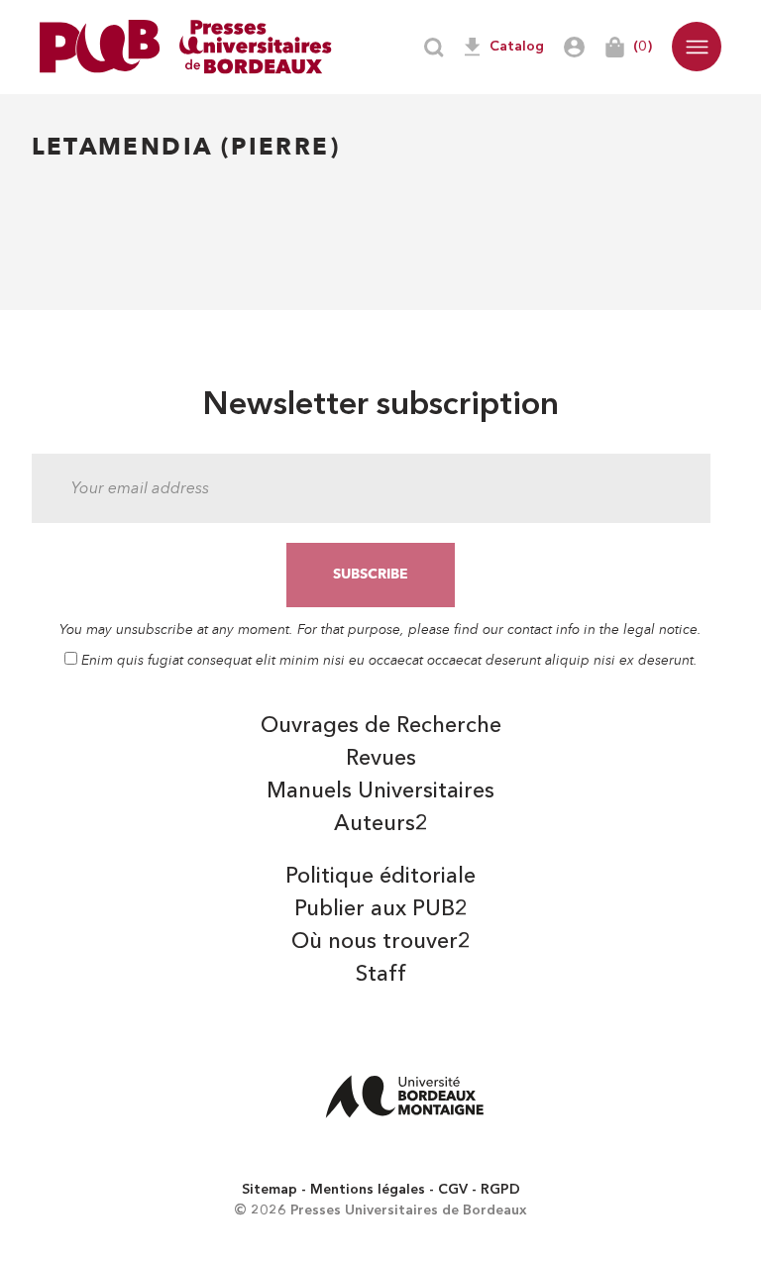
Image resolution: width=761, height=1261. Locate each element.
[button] (696, 46)
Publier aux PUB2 (381, 909)
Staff (381, 975)
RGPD (500, 1190)
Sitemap (269, 1190)
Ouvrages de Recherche (381, 726)
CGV (453, 1190)
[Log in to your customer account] (574, 47)
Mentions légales (367, 1190)
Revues (381, 759)
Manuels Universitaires (380, 791)
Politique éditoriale (380, 877)
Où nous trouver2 (381, 942)
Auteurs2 (381, 824)
